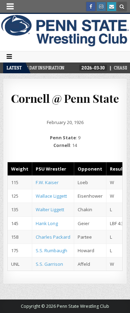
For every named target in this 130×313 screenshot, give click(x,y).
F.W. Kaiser (47, 182)
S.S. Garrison (49, 264)
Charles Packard (53, 237)
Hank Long (47, 223)
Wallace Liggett (51, 196)
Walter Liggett (50, 209)
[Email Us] (111, 6)
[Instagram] (101, 6)
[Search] (122, 6)
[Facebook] (90, 6)
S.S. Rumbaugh (51, 250)
